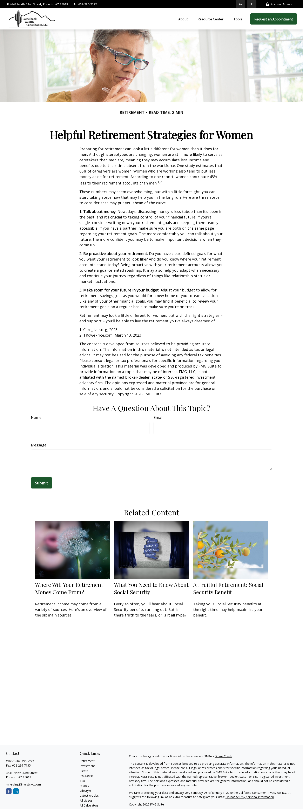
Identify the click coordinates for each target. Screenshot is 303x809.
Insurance (86, 776)
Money (84, 786)
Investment (87, 766)
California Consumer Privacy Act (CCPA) (265, 793)
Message (38, 445)
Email (158, 417)
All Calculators (89, 805)
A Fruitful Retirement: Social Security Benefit (228, 588)
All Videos (86, 800)
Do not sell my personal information (249, 797)
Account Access (281, 4)
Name (36, 417)
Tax (82, 781)
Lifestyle (85, 791)
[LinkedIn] (240, 4)
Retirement (87, 761)
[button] (183, 19)
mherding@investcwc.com (23, 784)
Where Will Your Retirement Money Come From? (69, 588)
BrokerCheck (223, 756)
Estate (84, 771)
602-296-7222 (87, 4)
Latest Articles (89, 795)
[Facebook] (251, 4)
